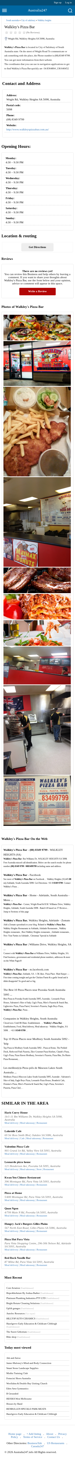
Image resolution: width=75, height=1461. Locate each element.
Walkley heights (44, 20)
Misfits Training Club (17, 1373)
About (49, 1433)
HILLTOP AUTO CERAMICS (27, 1318)
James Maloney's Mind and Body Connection (28, 1363)
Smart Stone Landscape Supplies (22, 1368)
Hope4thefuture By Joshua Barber (29, 1293)
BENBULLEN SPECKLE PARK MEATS (26, 1409)
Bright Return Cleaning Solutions (29, 1303)
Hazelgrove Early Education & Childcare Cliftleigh (31, 1414)
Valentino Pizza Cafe (17, 1146)
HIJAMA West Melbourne (19, 1398)
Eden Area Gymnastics (17, 1388)
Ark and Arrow (13, 1358)
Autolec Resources (20, 1313)
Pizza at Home (13, 1193)
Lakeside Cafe (13, 1131)
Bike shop (18, 1337)
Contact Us (53, 1437)
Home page (14, 1433)
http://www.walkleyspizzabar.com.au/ (27, 129)
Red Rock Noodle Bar (18, 1257)
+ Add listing (34, 1433)
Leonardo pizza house (18, 1162)
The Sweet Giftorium (23, 1331)
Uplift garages (20, 1308)
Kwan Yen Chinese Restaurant (23, 1177)
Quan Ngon (11, 1208)
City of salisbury (28, 20)
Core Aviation (20, 1288)
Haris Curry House (16, 1112)
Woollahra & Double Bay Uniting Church (26, 1383)
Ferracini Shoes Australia (18, 1378)
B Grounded (12, 1393)
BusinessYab (34, 1443)
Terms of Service (32, 1437)
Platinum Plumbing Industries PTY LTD (32, 1298)
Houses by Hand (14, 1403)
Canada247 (37, 1446)
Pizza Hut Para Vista (17, 1239)
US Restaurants (55, 1443)
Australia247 (37, 10)
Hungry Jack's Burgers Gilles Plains (26, 1223)
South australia (12, 20)
